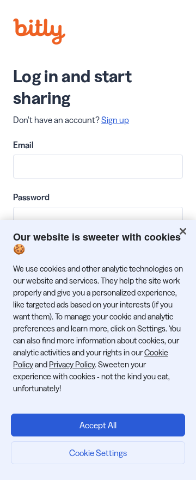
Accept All (98, 425)
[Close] (183, 231)
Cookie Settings (98, 452)
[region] (98, 350)
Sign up (115, 119)
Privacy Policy (72, 364)
